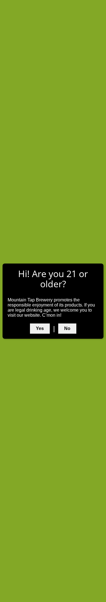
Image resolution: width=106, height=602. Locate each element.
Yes (40, 328)
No (67, 328)
